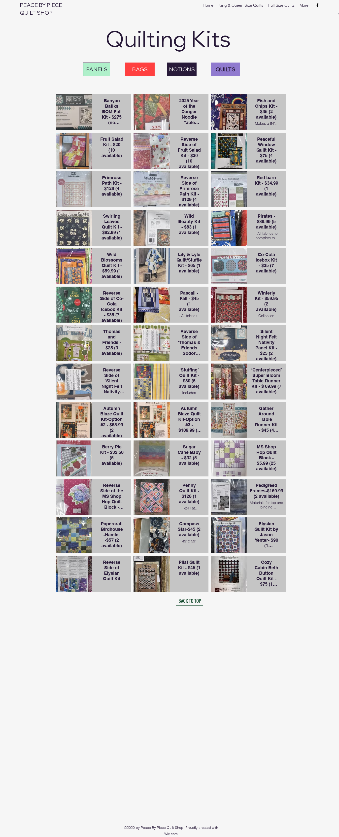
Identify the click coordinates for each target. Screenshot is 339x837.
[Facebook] (317, 5)
